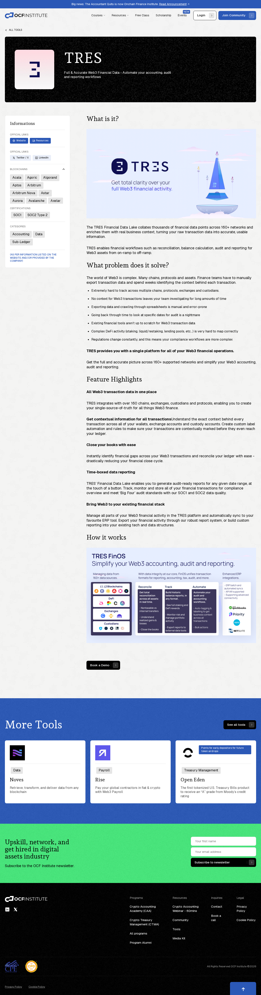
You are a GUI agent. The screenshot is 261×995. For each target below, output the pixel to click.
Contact (216, 906)
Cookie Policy (246, 920)
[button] (98, 15)
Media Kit (179, 938)
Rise (100, 779)
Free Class (142, 15)
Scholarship (163, 15)
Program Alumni (141, 942)
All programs (138, 933)
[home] (26, 15)
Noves (16, 779)
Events (182, 15)
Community (180, 920)
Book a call (216, 918)
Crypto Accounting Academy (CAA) (143, 909)
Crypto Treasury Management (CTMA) (144, 922)
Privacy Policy (242, 909)
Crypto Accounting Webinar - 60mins (186, 909)
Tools (176, 929)
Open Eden (192, 779)
